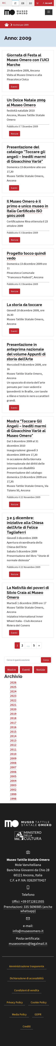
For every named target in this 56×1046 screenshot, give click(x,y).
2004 (13, 781)
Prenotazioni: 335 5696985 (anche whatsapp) (28, 909)
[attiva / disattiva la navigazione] (48, 12)
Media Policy (19, 1014)
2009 (13, 758)
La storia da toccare (24, 305)
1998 (13, 799)
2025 (13, 687)
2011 (13, 749)
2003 (13, 785)
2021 (13, 705)
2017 (13, 723)
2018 (13, 718)
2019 (13, 714)
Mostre (11, 669)
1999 (13, 794)
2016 (13, 727)
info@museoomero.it (28, 931)
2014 (13, 736)
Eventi (14, 86)
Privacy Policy (15, 1002)
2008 (13, 763)
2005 (13, 776)
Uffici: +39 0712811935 (28, 901)
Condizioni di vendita (26, 990)
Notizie (14, 133)
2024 (13, 691)
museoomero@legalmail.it (28, 943)
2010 (13, 754)
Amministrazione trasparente (26, 966)
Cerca (46, 659)
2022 (13, 700)
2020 (13, 709)
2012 (13, 745)
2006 (13, 772)
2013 (13, 740)
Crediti (27, 1026)
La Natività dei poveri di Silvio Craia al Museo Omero (28, 592)
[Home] (15, 12)
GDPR (38, 1014)
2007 (13, 767)
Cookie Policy (39, 1002)
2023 (13, 696)
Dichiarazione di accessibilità (27, 978)
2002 (13, 790)
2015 (13, 732)
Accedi (48, 3)
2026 (13, 682)
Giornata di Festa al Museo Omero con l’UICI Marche (28, 60)
